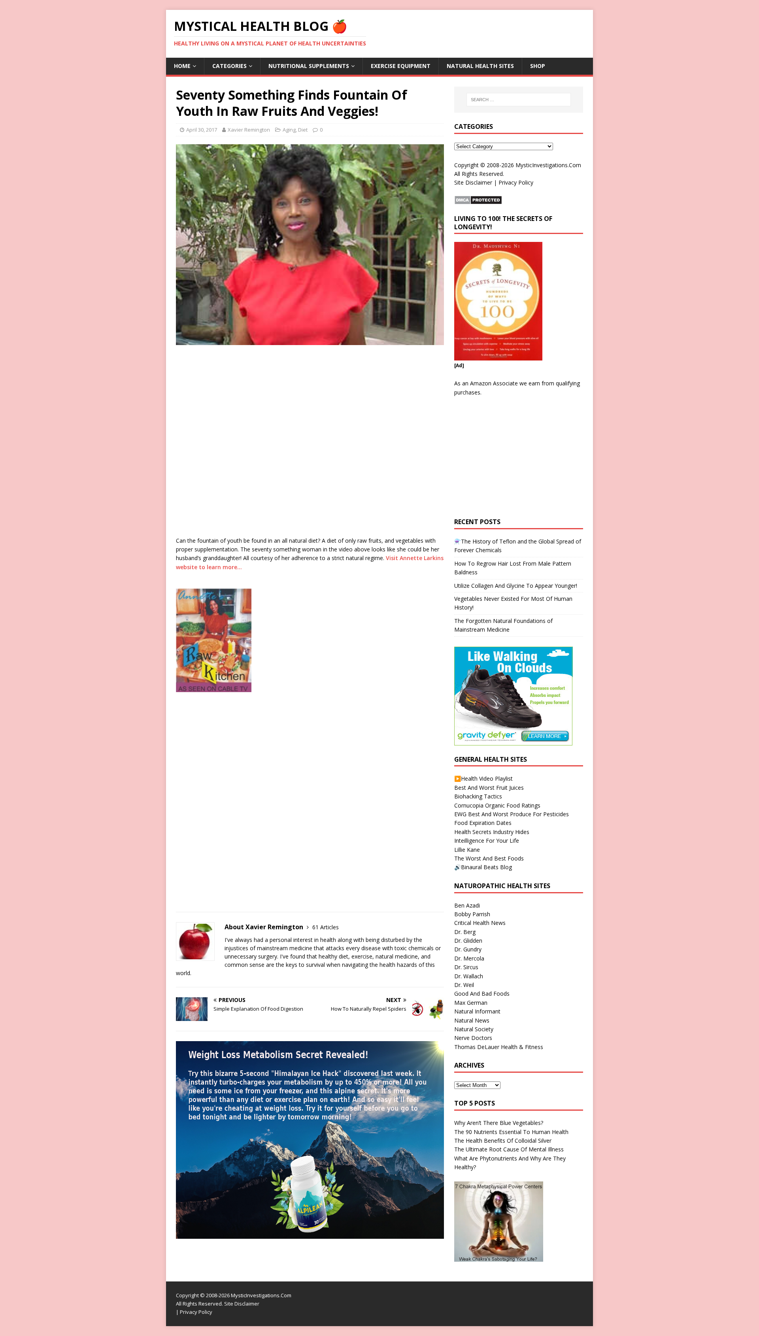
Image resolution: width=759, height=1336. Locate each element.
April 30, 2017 (201, 129)
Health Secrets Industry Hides (491, 832)
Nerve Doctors (473, 1038)
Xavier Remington (249, 129)
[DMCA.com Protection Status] (478, 200)
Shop (537, 66)
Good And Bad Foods (482, 993)
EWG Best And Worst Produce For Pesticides (511, 814)
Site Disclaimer (473, 182)
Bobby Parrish (472, 914)
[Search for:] (519, 99)
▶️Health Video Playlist (483, 778)
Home (182, 66)
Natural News (471, 1020)
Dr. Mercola (469, 958)
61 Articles (325, 927)
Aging (289, 129)
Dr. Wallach (468, 976)
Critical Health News (480, 923)
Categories (229, 66)
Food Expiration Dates (483, 823)
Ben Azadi (467, 905)
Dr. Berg (465, 932)
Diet (303, 129)
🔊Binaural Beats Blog (483, 867)
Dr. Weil (464, 985)
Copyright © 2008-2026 (484, 165)
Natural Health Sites (480, 66)
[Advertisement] (268, 712)
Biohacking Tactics (478, 796)
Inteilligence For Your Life (486, 840)
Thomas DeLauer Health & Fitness (498, 1047)
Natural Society (473, 1029)
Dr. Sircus (466, 967)
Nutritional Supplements (308, 66)
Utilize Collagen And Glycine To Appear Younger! (515, 585)
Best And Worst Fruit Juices (489, 787)
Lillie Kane (467, 849)
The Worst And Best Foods (489, 858)
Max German (470, 1002)
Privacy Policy (515, 182)
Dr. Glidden (468, 940)
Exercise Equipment (400, 66)
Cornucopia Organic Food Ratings (497, 805)
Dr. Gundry (467, 949)
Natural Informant (477, 1011)
